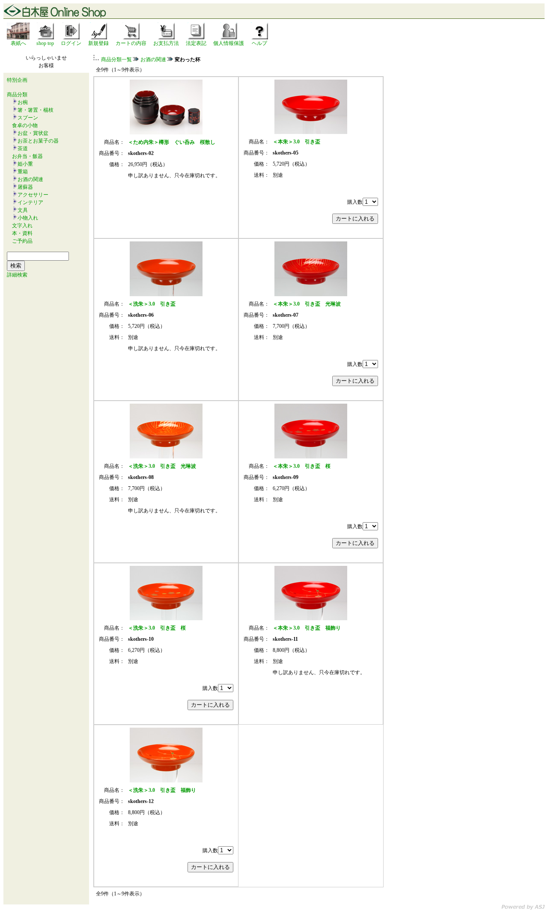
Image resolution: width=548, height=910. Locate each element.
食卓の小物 (25, 125)
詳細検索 (17, 275)
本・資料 (22, 233)
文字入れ (22, 226)
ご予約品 (22, 241)
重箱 (23, 172)
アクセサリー (33, 195)
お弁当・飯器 (27, 156)
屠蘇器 (25, 187)
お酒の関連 (30, 179)
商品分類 (17, 95)
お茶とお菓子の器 (38, 141)
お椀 (23, 102)
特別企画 (17, 80)
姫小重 (25, 164)
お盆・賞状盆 (33, 133)
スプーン (28, 118)
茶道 (23, 149)
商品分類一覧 (116, 59)
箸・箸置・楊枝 (36, 110)
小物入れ (28, 218)
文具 (23, 210)
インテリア (30, 202)
